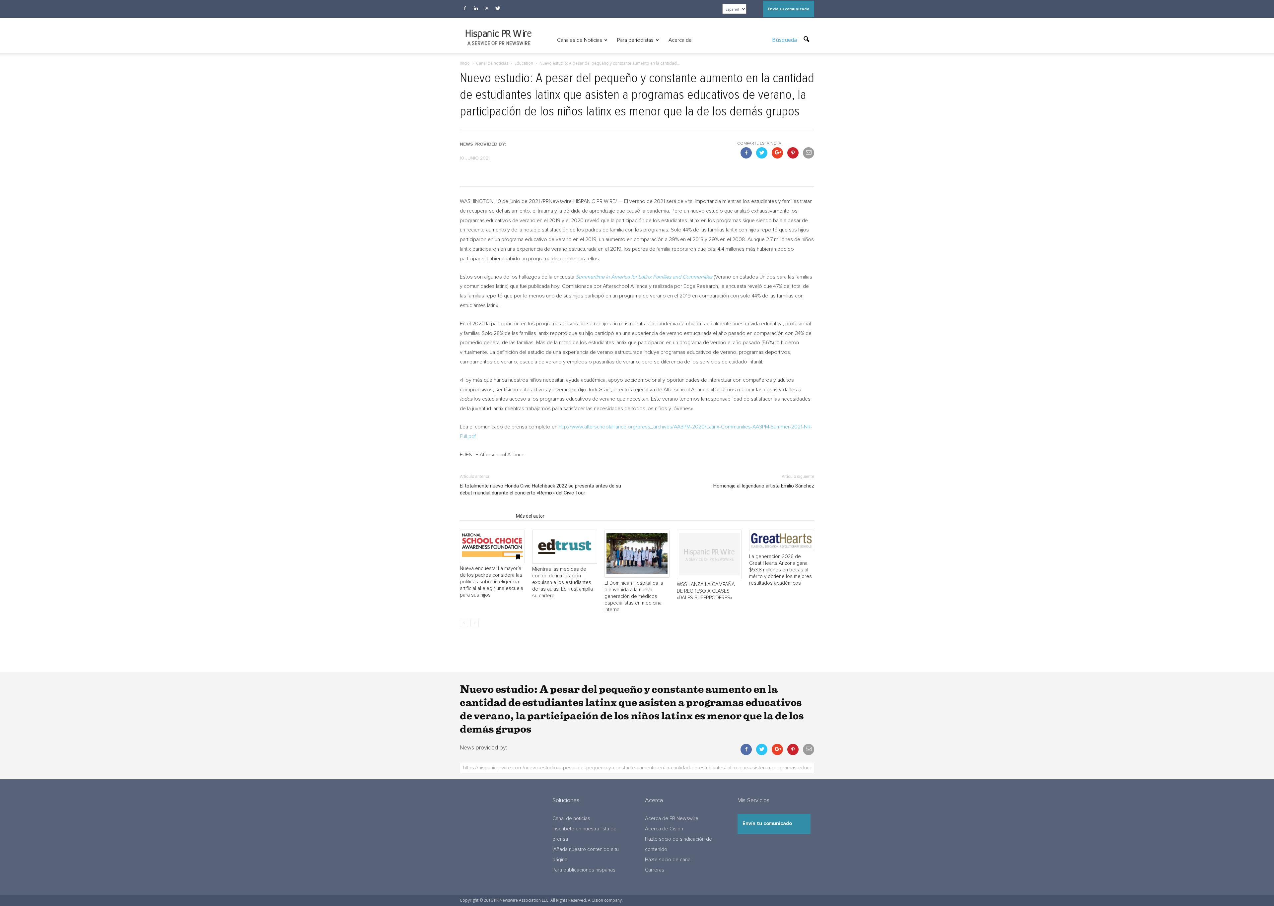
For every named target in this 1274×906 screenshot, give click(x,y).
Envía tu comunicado (767, 823)
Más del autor (530, 516)
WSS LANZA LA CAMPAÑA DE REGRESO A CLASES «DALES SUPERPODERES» (706, 591)
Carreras (654, 870)
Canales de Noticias (579, 40)
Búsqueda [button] (785, 39)
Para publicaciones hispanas (583, 870)
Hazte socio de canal (668, 859)
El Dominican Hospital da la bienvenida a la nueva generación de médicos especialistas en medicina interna (633, 596)
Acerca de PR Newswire (671, 818)
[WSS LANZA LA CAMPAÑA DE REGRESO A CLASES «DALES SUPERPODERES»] (709, 554)
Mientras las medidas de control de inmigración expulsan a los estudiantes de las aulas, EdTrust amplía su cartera (562, 582)
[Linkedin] (476, 8)
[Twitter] (498, 8)
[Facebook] (465, 8)
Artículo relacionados (486, 516)
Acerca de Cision (664, 828)
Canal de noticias (571, 818)
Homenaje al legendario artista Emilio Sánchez (763, 486)
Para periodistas (635, 40)
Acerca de (680, 40)
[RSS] (487, 8)
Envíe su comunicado (788, 8)
